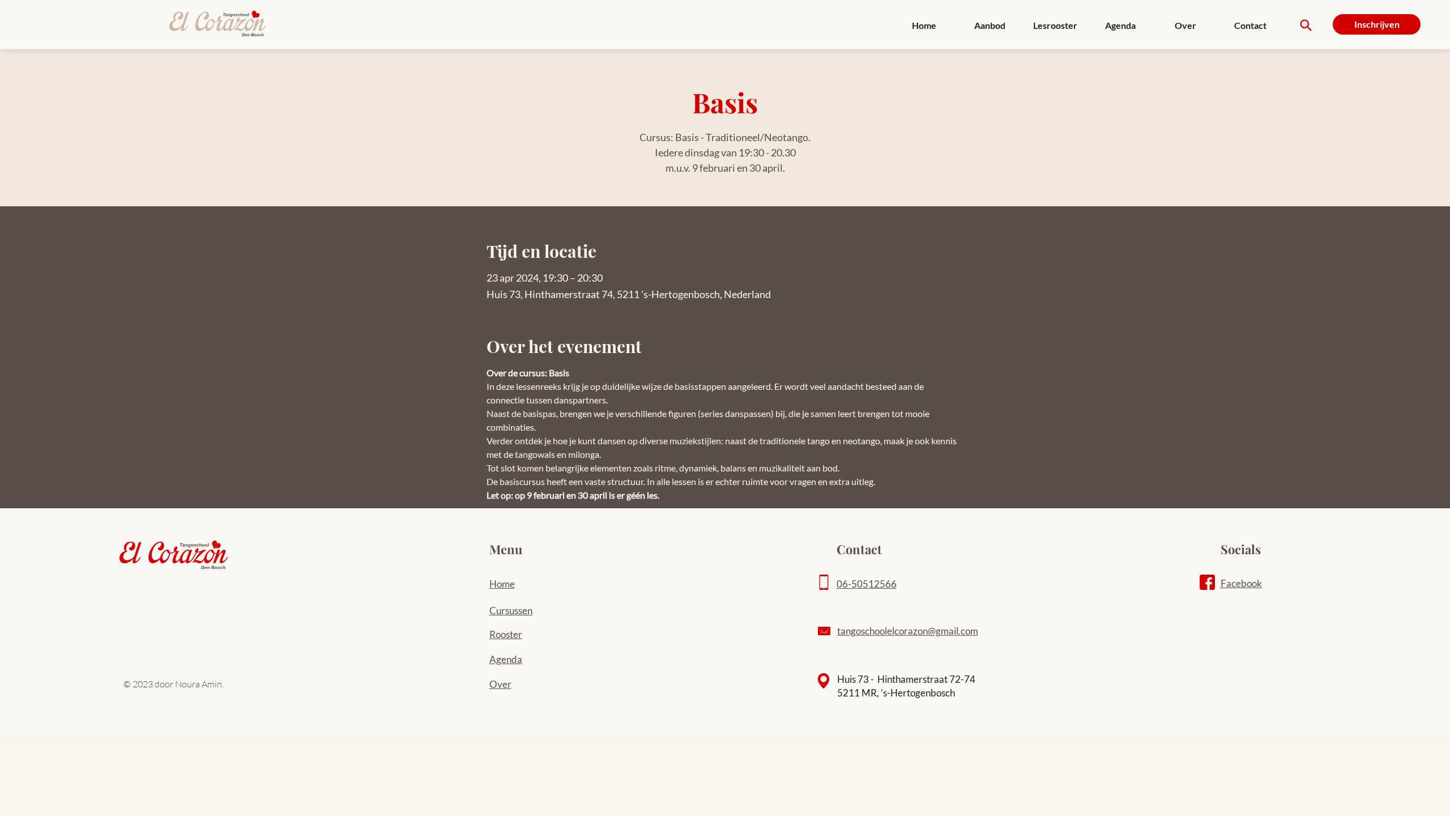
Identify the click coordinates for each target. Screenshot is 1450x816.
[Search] (1306, 25)
